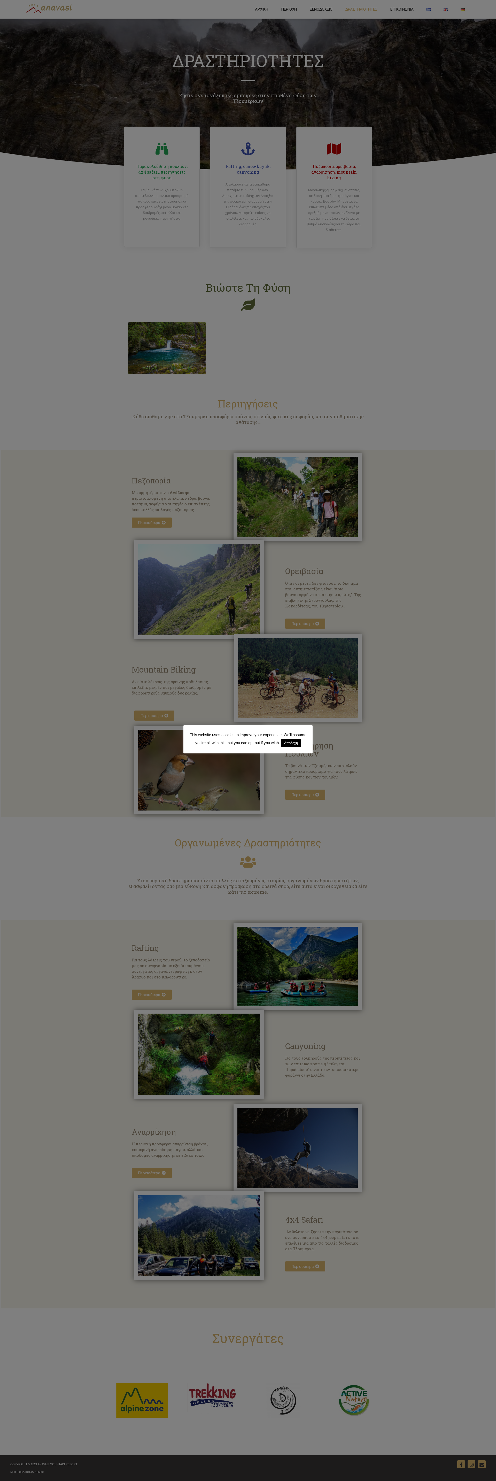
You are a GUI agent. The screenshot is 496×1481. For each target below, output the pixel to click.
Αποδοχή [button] (291, 743)
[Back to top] (485, 1470)
